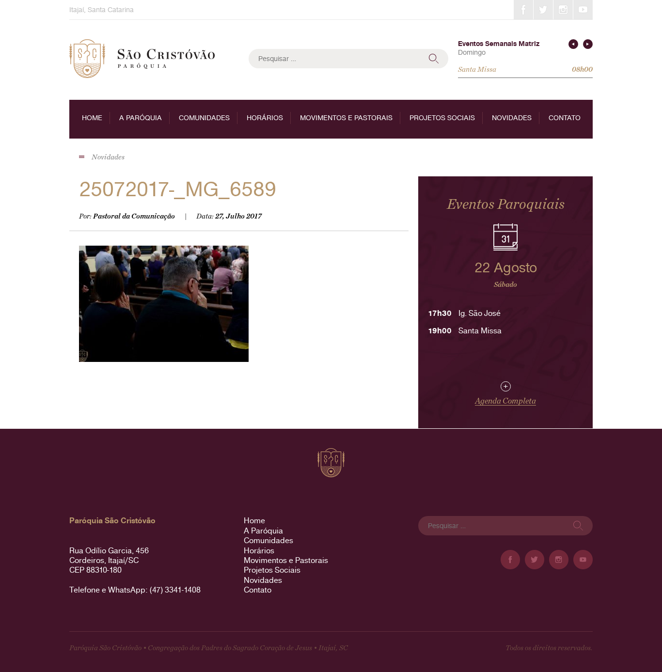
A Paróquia (140, 117)
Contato (565, 117)
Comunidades (204, 117)
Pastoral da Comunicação (134, 216)
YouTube (583, 9)
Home (92, 117)
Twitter (543, 9)
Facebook (523, 9)
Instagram (563, 9)
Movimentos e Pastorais (346, 117)
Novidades (512, 117)
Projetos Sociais (442, 117)
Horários (265, 117)
